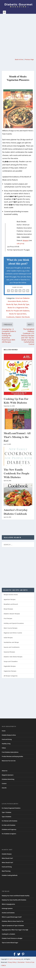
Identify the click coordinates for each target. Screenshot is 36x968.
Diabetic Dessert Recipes (12, 614)
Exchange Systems (7, 908)
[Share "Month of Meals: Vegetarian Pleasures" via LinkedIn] (20, 291)
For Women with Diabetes (9, 821)
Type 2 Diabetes (6, 816)
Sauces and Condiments (11, 647)
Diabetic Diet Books (22, 317)
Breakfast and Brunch (11, 604)
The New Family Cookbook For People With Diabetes (16, 473)
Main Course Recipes (10, 628)
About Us (4, 771)
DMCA (4, 965)
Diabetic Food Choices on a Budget (12, 938)
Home (3, 731)
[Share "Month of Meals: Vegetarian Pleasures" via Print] (28, 291)
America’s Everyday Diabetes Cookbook (16, 512)
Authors (25, 301)
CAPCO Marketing (14, 959)
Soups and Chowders (11, 661)
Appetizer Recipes (9, 599)
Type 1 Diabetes (6, 812)
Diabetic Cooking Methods (9, 875)
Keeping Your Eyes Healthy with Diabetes (14, 900)
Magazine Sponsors (7, 775)
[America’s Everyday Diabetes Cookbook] (18, 494)
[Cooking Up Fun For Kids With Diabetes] (18, 374)
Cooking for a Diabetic (8, 934)
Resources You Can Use (8, 761)
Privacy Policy (12, 962)
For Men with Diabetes (8, 825)
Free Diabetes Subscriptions (10, 752)
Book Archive (19, 59)
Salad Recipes (8, 637)
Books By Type (23, 304)
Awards (4, 788)
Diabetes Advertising (8, 779)
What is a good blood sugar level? (12, 917)
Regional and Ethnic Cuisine (13, 633)
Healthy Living (6, 743)
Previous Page (29, 59)
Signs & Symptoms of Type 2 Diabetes (13, 925)
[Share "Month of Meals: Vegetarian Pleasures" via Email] (24, 291)
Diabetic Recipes (7, 854)
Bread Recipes (8, 609)
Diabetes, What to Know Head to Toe (12, 921)
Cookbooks (10, 317)
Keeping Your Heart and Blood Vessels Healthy (15, 895)
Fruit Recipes (8, 618)
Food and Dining (7, 739)
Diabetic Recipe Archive (9, 735)
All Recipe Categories (10, 676)
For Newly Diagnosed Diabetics (11, 808)
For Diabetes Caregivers (9, 834)
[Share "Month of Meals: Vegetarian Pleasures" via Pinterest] (16, 291)
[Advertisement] (18, 36)
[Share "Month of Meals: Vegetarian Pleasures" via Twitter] (12, 291)
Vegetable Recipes (10, 666)
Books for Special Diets (17, 314)
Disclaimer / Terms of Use (26, 962)
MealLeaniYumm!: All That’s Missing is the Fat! (17, 437)
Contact (4, 783)
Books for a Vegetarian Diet (18, 307)
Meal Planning (6, 871)
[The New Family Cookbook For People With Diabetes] (18, 456)
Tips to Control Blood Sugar (10, 942)
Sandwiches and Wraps (11, 642)
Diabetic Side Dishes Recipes (13, 657)
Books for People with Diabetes (17, 311)
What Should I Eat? (7, 858)
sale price (20, 243)
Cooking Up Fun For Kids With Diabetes (16, 401)
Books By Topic (11, 304)
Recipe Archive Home (11, 594)
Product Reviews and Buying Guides (12, 756)
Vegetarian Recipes (10, 671)
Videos (4, 748)
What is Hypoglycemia (8, 904)
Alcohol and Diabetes (8, 913)
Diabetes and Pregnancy (9, 829)
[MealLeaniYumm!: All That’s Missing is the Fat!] (18, 419)
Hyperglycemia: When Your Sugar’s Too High (15, 930)
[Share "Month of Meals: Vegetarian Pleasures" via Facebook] (8, 291)
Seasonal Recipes (9, 652)
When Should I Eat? (7, 862)
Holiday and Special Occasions (14, 623)
